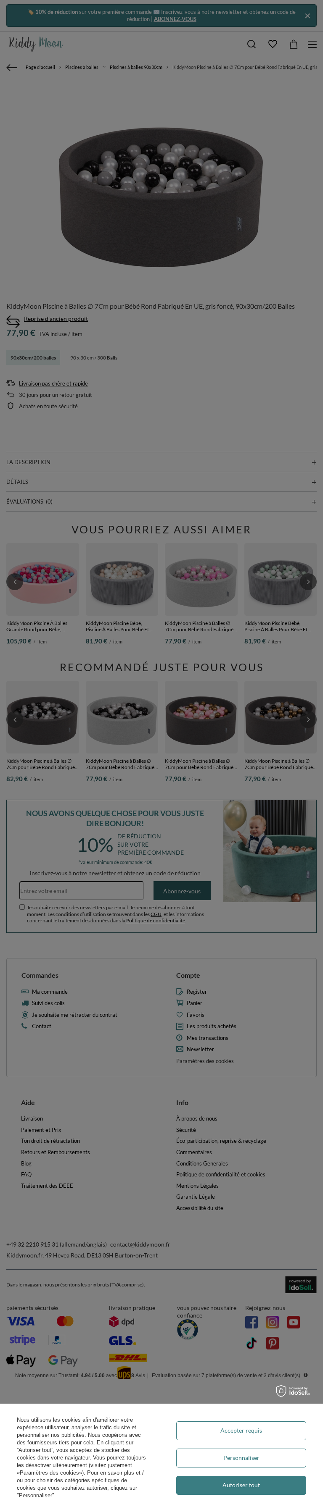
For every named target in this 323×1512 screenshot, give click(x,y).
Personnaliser (241, 1457)
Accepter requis (241, 1430)
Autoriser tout (241, 1484)
